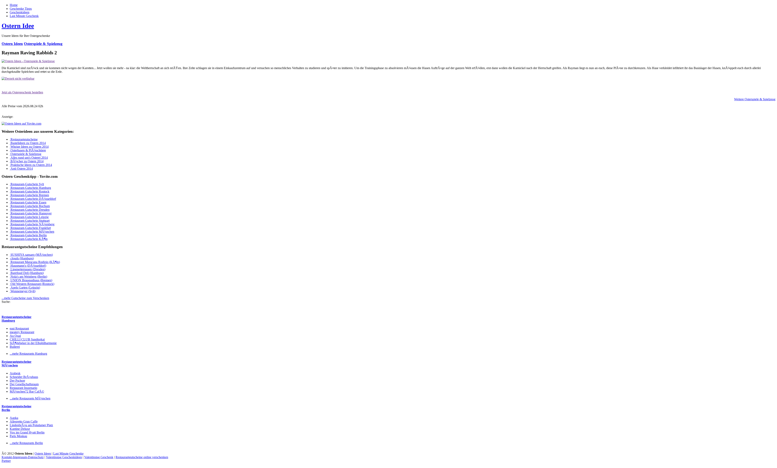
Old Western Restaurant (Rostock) (32, 284)
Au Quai (15, 335)
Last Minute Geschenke (68, 453)
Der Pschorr (17, 380)
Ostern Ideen (12, 44)
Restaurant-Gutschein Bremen (29, 195)
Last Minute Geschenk (24, 16)
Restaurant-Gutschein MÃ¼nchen (32, 231)
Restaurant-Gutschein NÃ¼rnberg (32, 224)
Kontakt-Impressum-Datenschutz (23, 457)
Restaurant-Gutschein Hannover (31, 213)
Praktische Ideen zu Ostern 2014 (31, 165)
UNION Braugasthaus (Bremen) (31, 280)
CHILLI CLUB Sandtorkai (27, 339)
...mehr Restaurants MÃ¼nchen (30, 398)
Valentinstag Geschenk (98, 457)
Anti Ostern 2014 (21, 168)
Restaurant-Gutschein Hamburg (30, 188)
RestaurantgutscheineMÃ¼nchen (16, 363)
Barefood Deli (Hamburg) (27, 273)
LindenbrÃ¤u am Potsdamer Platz (31, 425)
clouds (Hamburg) (22, 258)
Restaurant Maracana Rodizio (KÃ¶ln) (35, 262)
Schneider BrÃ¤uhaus (24, 377)
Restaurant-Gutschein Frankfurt (30, 228)
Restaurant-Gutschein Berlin (28, 235)
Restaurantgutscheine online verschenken (142, 457)
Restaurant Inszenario (23, 388)
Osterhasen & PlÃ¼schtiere (28, 150)
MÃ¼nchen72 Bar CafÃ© (27, 391)
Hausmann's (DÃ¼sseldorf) (28, 265)
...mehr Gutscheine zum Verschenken (25, 298)
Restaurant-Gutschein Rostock (29, 191)
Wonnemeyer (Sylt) (22, 291)
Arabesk (15, 373)
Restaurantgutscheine (24, 139)
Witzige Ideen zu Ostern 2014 (29, 146)
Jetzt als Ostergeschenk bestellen (22, 92)
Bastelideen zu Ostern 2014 (28, 143)
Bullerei (15, 346)
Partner (6, 461)
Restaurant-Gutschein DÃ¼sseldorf (33, 198)
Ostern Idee (18, 25)
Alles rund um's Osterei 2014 (29, 157)
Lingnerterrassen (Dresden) (27, 269)
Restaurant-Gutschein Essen (28, 202)
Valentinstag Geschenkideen (64, 457)
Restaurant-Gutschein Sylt (27, 184)
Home (14, 5)
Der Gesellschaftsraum (24, 384)
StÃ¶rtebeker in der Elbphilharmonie (33, 343)
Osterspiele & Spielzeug (43, 44)
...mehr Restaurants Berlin (26, 443)
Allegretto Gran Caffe (24, 421)
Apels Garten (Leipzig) (25, 287)
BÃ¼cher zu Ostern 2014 (27, 161)
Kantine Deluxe (20, 429)
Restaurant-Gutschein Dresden (30, 209)
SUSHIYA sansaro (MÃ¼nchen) (31, 254)
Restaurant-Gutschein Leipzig (29, 217)
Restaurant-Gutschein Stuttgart (30, 220)
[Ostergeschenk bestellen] (18, 78)
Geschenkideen (19, 12)
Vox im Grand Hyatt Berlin (27, 432)
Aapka (14, 418)
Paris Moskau (18, 436)
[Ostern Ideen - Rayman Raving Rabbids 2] (28, 61)
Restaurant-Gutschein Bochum (30, 206)
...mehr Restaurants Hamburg (28, 353)
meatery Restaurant (22, 332)
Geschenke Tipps (21, 8)
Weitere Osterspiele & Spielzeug (754, 99)
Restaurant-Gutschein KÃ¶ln (29, 239)
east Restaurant (19, 328)
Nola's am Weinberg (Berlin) (28, 276)
